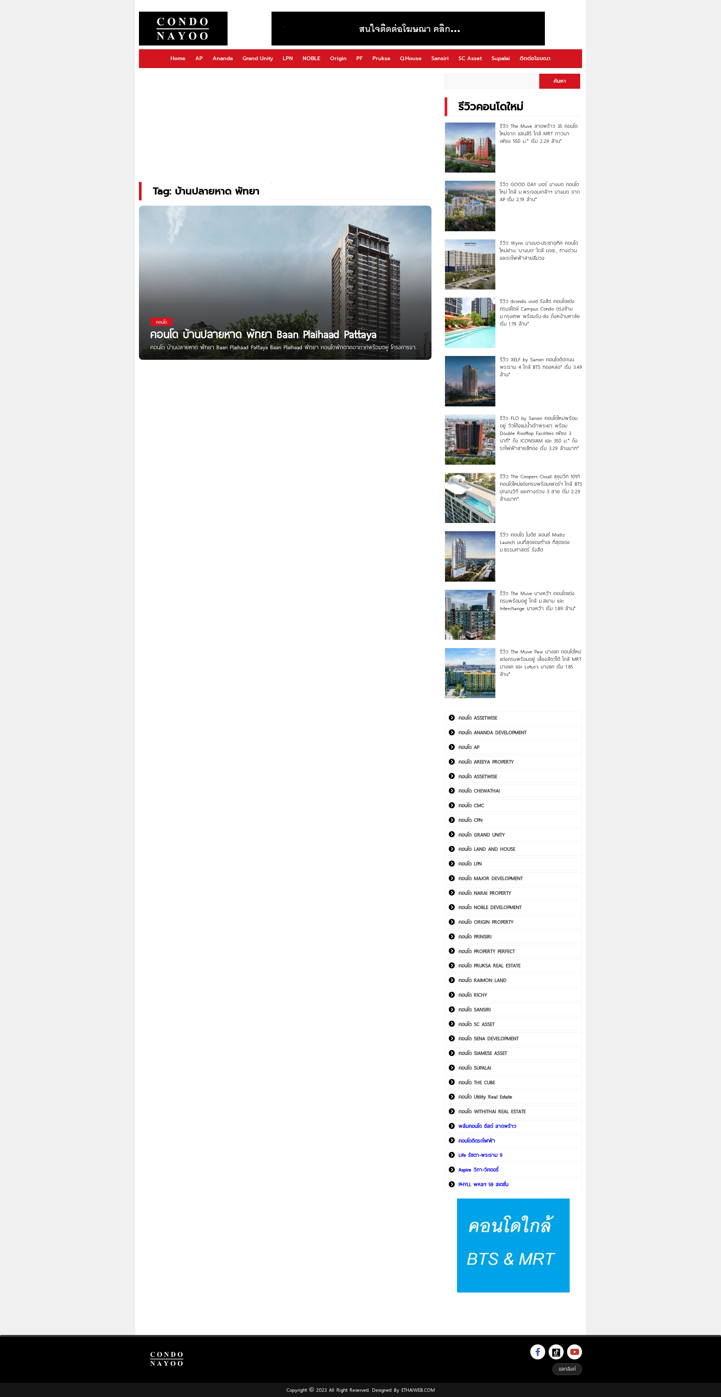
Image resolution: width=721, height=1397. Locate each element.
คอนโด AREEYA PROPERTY (486, 761)
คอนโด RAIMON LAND (483, 980)
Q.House (411, 58)
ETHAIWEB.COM (418, 1390)
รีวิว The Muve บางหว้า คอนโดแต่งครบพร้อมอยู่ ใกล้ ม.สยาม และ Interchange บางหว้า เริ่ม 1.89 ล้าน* (538, 600)
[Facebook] (537, 1351)
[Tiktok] (556, 1351)
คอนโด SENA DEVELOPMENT (489, 1038)
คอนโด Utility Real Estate (485, 1096)
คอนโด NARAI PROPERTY (485, 893)
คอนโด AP (469, 747)
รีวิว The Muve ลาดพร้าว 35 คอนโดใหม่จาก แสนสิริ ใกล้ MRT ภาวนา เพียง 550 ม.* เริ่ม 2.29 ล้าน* (539, 133)
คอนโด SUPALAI (475, 1067)
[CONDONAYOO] (183, 28)
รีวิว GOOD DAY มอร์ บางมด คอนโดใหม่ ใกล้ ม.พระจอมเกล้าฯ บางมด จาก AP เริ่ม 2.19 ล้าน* (540, 191)
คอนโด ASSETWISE (478, 717)
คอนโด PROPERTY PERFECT (487, 951)
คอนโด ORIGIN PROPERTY (486, 922)
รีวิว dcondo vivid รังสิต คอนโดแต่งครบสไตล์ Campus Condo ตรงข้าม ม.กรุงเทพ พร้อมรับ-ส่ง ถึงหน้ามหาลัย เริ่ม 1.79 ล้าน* (540, 312)
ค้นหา (560, 81)
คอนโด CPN (471, 820)
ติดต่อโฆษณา (535, 58)
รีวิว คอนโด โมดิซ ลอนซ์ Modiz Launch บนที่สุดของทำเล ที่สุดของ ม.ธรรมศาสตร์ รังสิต (535, 542)
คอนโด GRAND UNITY (482, 834)
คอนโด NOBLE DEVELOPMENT (490, 907)
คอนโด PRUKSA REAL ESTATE (489, 965)
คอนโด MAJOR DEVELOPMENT (491, 878)
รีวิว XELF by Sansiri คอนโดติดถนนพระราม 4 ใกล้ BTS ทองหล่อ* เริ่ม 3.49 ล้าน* (541, 367)
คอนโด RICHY (473, 995)
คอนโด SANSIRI (475, 1009)
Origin (338, 58)
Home (178, 58)
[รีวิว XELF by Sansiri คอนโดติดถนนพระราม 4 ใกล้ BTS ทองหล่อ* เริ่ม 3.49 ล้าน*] (470, 381)
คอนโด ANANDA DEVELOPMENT (492, 732)
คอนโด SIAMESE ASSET (483, 1053)
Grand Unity (258, 58)
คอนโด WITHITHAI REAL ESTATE (492, 1111)
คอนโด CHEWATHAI (479, 790)
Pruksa (381, 58)
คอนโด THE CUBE (477, 1082)
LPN (288, 58)
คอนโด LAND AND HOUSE (487, 849)
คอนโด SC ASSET (477, 1024)
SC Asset (470, 58)
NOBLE (311, 58)
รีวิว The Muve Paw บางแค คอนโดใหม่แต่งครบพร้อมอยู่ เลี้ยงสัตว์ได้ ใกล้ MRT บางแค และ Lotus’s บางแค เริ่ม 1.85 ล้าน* (540, 663)
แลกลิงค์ (567, 1369)
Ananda (223, 58)
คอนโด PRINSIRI (475, 936)
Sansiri (440, 58)
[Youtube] (574, 1351)
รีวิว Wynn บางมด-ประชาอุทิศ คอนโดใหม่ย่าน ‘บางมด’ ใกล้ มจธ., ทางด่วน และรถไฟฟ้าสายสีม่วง (539, 250)
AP (199, 58)
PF (359, 58)
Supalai (501, 58)
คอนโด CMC (471, 805)
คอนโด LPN (470, 863)
